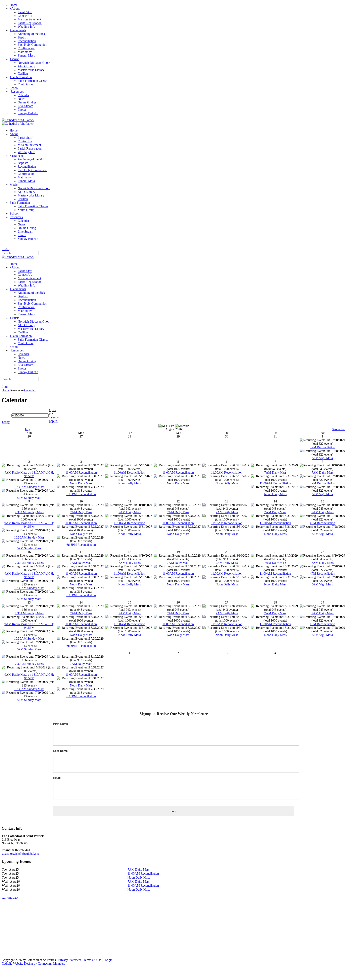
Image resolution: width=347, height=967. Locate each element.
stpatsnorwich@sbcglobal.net (20, 853)
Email (57, 778)
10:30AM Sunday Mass (29, 487)
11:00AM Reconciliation (81, 472)
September (338, 429)
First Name (60, 724)
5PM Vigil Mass (322, 458)
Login (5, 249)
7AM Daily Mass (275, 472)
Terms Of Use (92, 960)
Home (5, 390)
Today (6, 422)
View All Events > (10, 898)
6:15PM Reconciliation (81, 494)
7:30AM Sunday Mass (29, 512)
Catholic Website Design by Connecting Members (33, 963)
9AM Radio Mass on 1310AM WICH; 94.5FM (29, 474)
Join (173, 811)
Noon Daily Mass (81, 483)
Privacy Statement (69, 960)
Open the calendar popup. (54, 415)
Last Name (60, 751)
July (27, 429)
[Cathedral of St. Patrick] (18, 120)
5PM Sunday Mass (29, 497)
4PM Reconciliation (322, 447)
